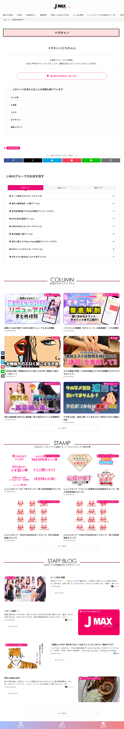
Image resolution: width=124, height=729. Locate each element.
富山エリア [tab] (62, 187)
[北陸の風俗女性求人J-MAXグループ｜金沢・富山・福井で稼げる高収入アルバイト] (62, 6)
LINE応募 (21, 726)
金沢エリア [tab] (25, 187)
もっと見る (62, 428)
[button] (13, 160)
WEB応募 (103, 726)
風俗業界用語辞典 (13, 148)
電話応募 (62, 726)
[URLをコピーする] (110, 160)
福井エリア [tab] (98, 187)
